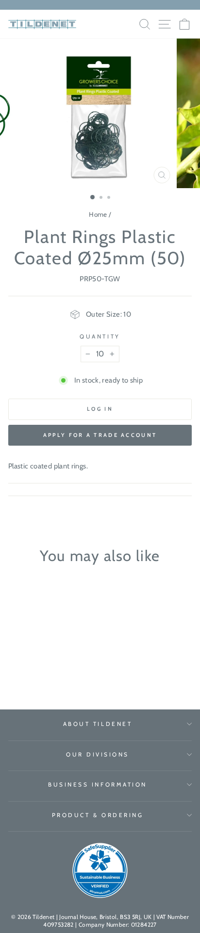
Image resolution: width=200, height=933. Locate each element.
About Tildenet (97, 724)
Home (98, 214)
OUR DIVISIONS (97, 754)
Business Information (97, 784)
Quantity (100, 336)
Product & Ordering (98, 815)
